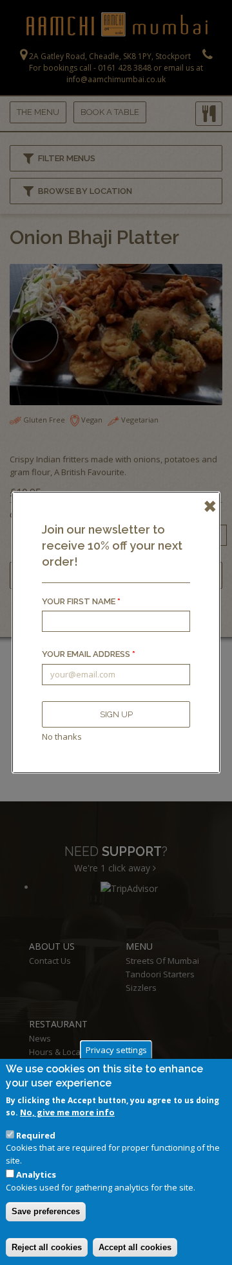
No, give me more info (67, 1112)
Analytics (36, 1174)
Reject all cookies (47, 1247)
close (206, 505)
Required (35, 1135)
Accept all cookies (135, 1247)
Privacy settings (116, 1049)
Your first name (81, 601)
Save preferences (46, 1211)
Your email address (88, 654)
